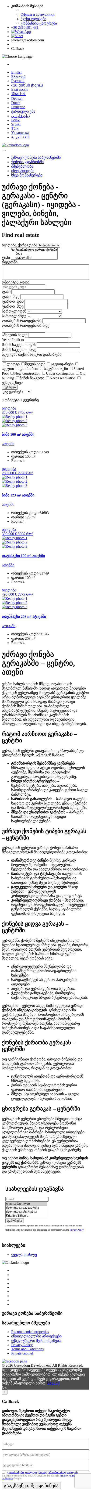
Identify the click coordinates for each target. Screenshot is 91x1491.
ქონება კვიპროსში (27, 162)
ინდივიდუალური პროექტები (36, 1336)
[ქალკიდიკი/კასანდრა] (26, 1208)
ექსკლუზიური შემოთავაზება (36, 1341)
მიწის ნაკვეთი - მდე (19, 350)
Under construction (60, 373)
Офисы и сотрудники (38, 14)
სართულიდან (14, 311)
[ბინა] (34, 254)
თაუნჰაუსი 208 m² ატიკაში (24, 616)
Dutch (15, 103)
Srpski (16, 124)
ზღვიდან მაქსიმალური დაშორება (31, 354)
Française (18, 107)
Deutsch (17, 99)
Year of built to (13, 340)
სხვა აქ (53, 1383)
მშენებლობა (22, 166)
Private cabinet (22, 1353)
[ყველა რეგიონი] (26, 1204)
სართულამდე (14, 316)
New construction (27, 373)
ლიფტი (13, 364)
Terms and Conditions (27, 1349)
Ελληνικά (18, 77)
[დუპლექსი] (34, 258)
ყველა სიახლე (24, 1255)
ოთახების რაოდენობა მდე (25, 325)
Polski (15, 120)
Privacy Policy (77, 1230)
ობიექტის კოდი (15, 282)
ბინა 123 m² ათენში (18, 495)
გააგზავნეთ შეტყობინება (31, 1485)
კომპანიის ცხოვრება (39, 23)
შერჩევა (10, 387)
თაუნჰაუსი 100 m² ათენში (23, 556)
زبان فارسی (20, 116)
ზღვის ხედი (35, 364)
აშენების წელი (14, 335)
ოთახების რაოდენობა (22, 321)
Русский (17, 81)
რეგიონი (10, 262)
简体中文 (18, 94)
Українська (20, 133)
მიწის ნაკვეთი (32, 378)
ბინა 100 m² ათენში (18, 434)
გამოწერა (14, 1220)
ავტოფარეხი (62, 364)
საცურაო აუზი (56, 369)
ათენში (8, 444)
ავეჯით (8, 369)
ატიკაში (8, 626)
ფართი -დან (13, 301)
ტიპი (6, 258)
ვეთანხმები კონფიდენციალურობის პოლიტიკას (42, 1472)
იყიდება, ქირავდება (19, 245)
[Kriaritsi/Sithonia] (26, 1216)
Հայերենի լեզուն (27, 85)
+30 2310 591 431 (24, 27)
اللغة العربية (20, 137)
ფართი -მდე (13, 306)
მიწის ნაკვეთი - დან (19, 345)
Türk (14, 128)
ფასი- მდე (10, 296)
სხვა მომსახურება (26, 175)
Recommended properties (30, 1332)
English (16, 72)
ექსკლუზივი (12, 382)
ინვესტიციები (22, 171)
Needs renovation (63, 378)
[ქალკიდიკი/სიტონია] (26, 1212)
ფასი (6, 292)
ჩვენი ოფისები (33, 19)
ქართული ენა (23, 111)
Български (19, 89)
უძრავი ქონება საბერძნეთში (36, 157)
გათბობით (29, 369)
